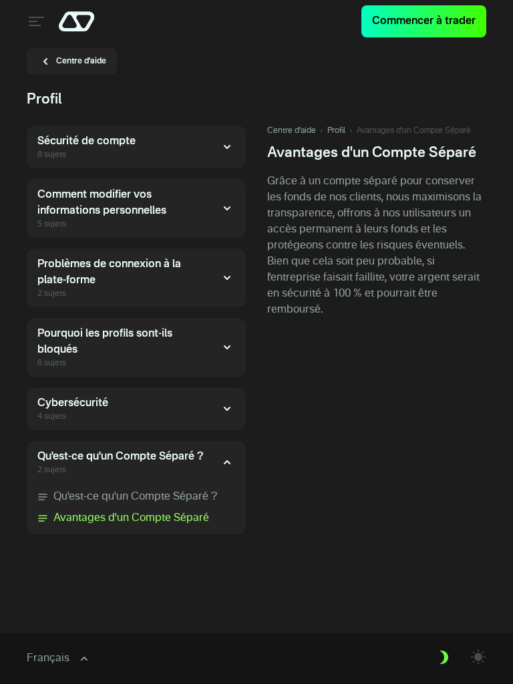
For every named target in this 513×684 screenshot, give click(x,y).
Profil (336, 131)
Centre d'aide (291, 131)
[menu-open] (35, 21)
